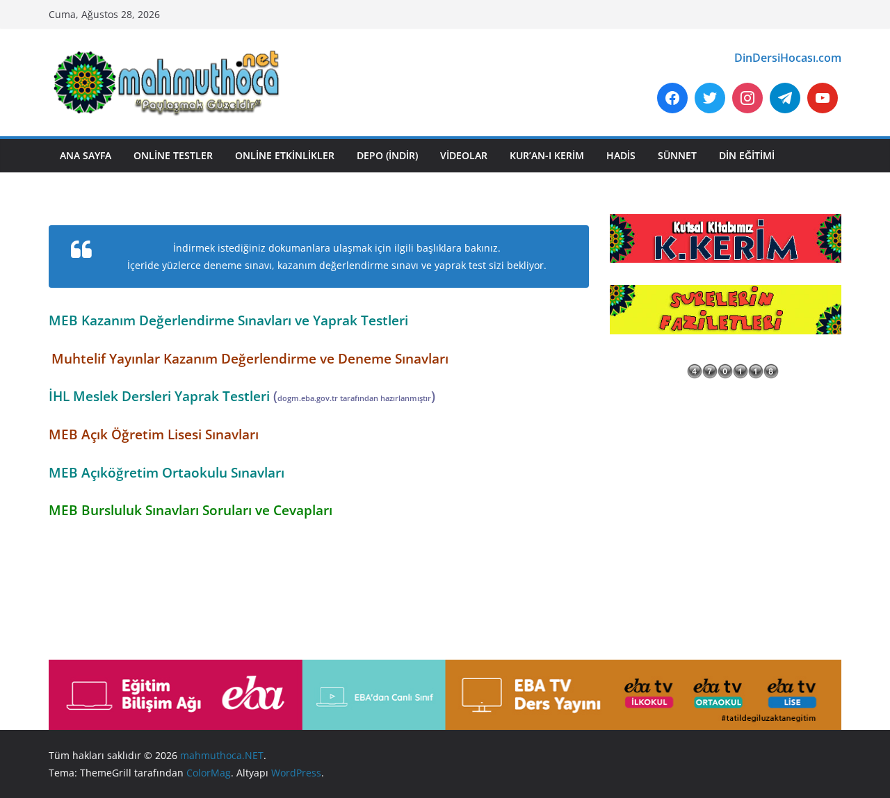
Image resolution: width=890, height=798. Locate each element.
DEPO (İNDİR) (387, 155)
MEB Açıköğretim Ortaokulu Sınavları (166, 472)
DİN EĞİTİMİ (747, 155)
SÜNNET (677, 155)
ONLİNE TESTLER (173, 155)
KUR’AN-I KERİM (547, 155)
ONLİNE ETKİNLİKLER (284, 155)
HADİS (621, 155)
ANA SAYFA (85, 155)
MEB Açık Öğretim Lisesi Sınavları (154, 434)
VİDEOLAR (463, 155)
